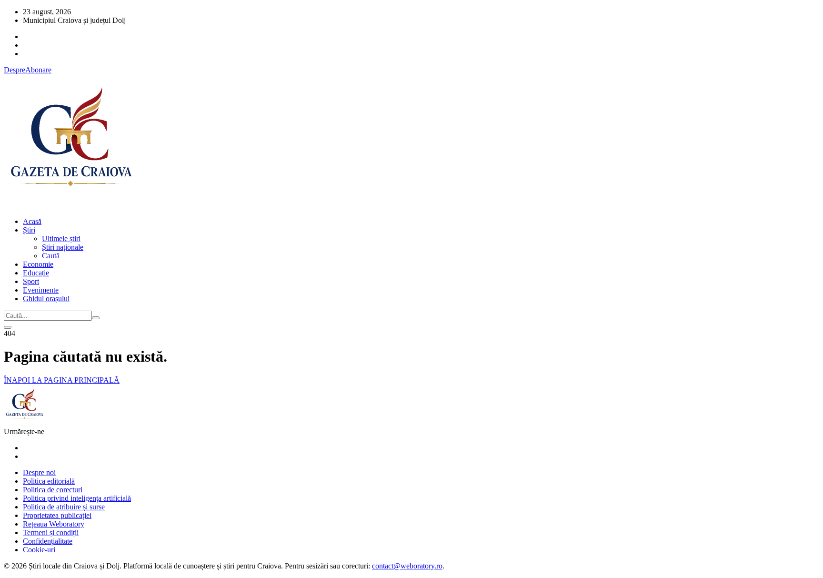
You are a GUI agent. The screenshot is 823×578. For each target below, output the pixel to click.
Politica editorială (49, 481)
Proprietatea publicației (57, 515)
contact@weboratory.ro (407, 566)
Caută (51, 256)
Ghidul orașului (46, 298)
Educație (36, 273)
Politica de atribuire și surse (64, 507)
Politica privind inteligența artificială (77, 498)
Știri (29, 230)
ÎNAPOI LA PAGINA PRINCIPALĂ (62, 380)
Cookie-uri (39, 550)
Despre (14, 70)
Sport (31, 281)
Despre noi (39, 472)
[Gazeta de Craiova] (70, 205)
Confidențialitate (47, 541)
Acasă (32, 221)
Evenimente (41, 290)
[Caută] (96, 317)
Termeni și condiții (51, 532)
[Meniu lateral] (7, 327)
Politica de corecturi (52, 490)
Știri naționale (62, 247)
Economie (38, 264)
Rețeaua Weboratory (53, 524)
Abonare (38, 70)
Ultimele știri (61, 238)
